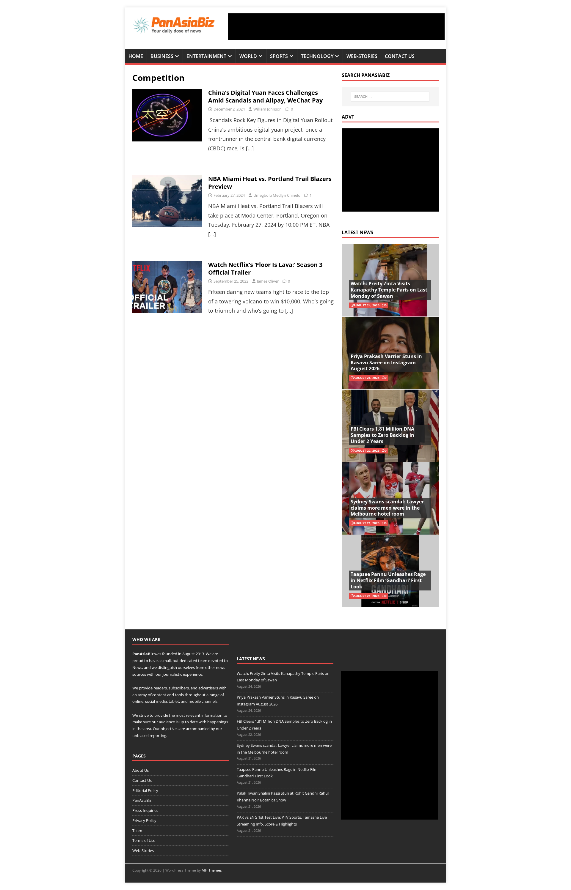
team (202, 660)
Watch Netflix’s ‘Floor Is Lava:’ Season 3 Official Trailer (265, 268)
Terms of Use (143, 840)
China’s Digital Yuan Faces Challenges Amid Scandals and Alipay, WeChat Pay (265, 96)
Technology (317, 56)
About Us (140, 770)
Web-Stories (361, 56)
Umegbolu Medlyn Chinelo (276, 195)
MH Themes (212, 870)
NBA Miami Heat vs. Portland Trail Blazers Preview (270, 182)
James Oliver (268, 281)
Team (137, 830)
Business (161, 56)
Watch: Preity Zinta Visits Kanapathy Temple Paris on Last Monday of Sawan (389, 289)
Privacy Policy (144, 820)
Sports (279, 56)
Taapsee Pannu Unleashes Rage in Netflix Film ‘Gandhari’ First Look (388, 580)
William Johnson (267, 109)
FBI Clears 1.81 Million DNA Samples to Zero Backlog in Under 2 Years (382, 435)
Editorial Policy (145, 790)
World (248, 56)
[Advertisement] (336, 26)
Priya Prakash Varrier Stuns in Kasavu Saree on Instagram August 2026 (386, 362)
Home (135, 56)
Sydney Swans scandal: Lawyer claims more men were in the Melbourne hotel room (387, 507)
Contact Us (400, 56)
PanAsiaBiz (142, 653)
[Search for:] (390, 97)
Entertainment (206, 56)
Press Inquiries (145, 810)
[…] (250, 148)
